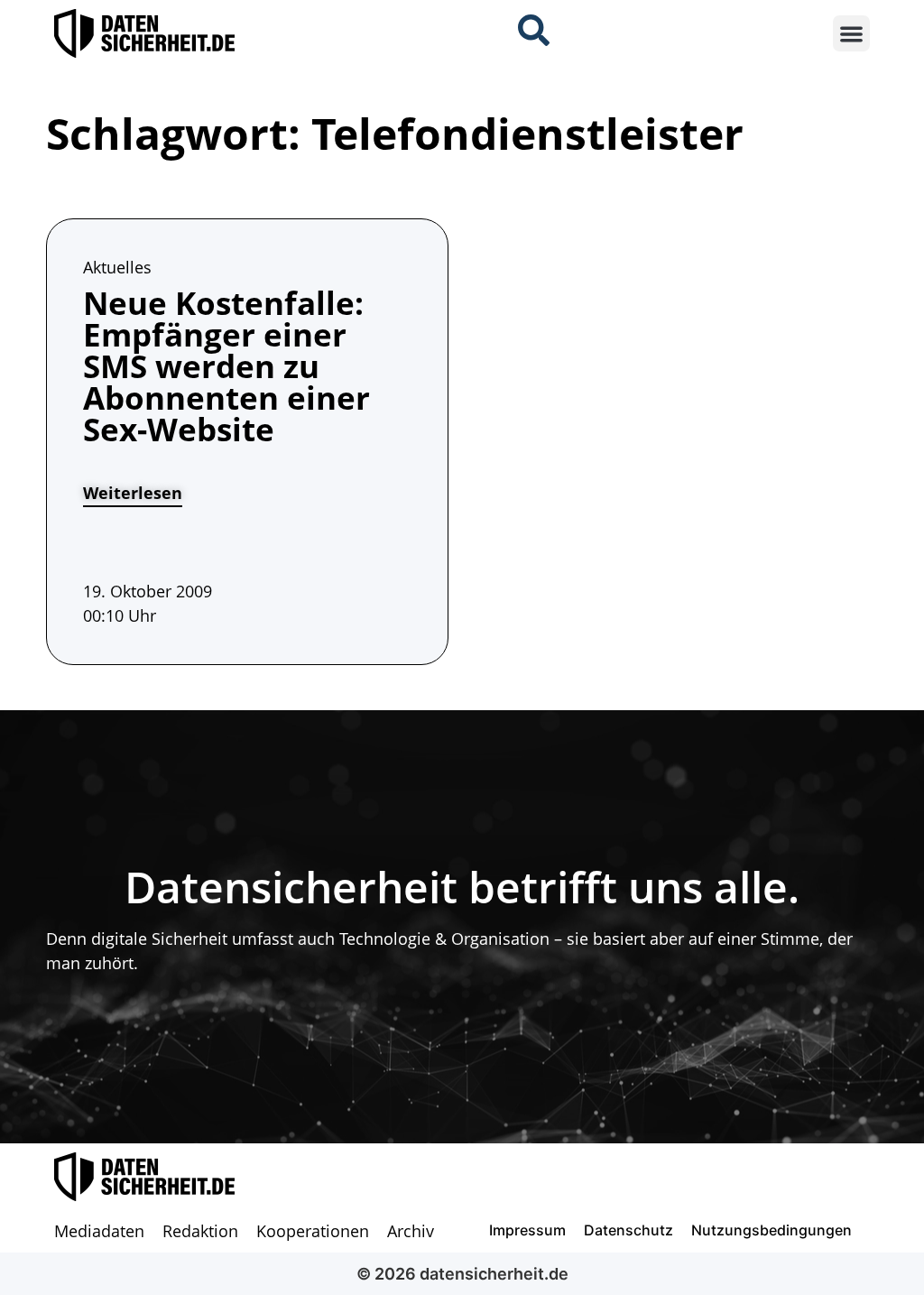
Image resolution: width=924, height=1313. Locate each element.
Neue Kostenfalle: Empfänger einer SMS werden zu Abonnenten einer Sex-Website (226, 366)
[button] (851, 33)
